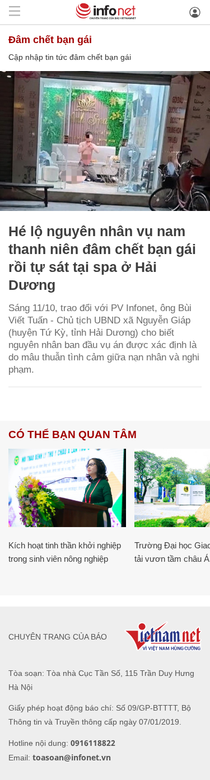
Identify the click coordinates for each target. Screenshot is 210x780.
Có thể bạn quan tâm (72, 434)
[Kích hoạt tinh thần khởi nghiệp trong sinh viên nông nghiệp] (67, 488)
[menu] (14, 12)
